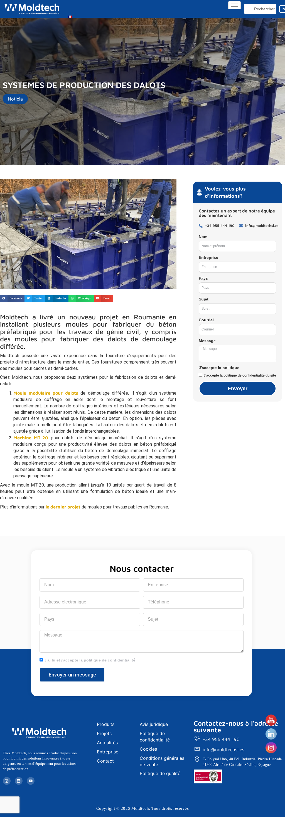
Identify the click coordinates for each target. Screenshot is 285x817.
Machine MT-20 (30, 437)
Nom (203, 236)
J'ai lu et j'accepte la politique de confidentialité (89, 660)
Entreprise (208, 257)
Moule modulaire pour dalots (45, 392)
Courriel (206, 320)
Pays (203, 278)
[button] (12, 298)
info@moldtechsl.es (223, 749)
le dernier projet (63, 506)
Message (207, 341)
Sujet (203, 299)
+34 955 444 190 (221, 739)
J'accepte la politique (219, 367)
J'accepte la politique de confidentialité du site (239, 375)
